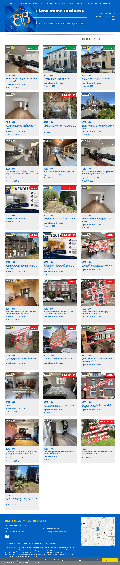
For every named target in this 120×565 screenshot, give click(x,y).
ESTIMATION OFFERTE (56, 3)
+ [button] (84, 519)
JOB (96, 3)
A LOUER (37, 3)
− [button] (84, 523)
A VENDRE (26, 3)
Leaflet (112, 545)
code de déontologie (11, 551)
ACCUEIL (14, 3)
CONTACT (105, 3)
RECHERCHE (75, 3)
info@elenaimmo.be (56, 531)
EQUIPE (88, 3)
